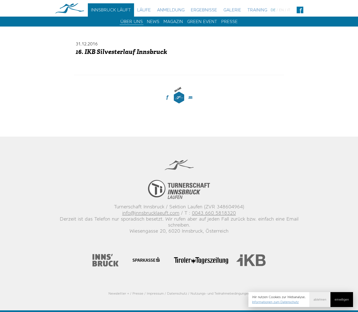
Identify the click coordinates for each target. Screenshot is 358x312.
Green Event (202, 21)
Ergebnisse (204, 9)
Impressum (155, 293)
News (153, 21)
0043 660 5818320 (214, 213)
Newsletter (117, 293)
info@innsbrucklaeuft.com (150, 213)
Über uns (131, 21)
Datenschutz (177, 293)
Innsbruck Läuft (111, 9)
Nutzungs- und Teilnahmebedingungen (220, 293)
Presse (229, 21)
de (273, 10)
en (281, 10)
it (288, 10)
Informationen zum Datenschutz (275, 302)
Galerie (232, 9)
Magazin (173, 21)
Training (257, 9)
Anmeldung (171, 9)
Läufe (144, 9)
